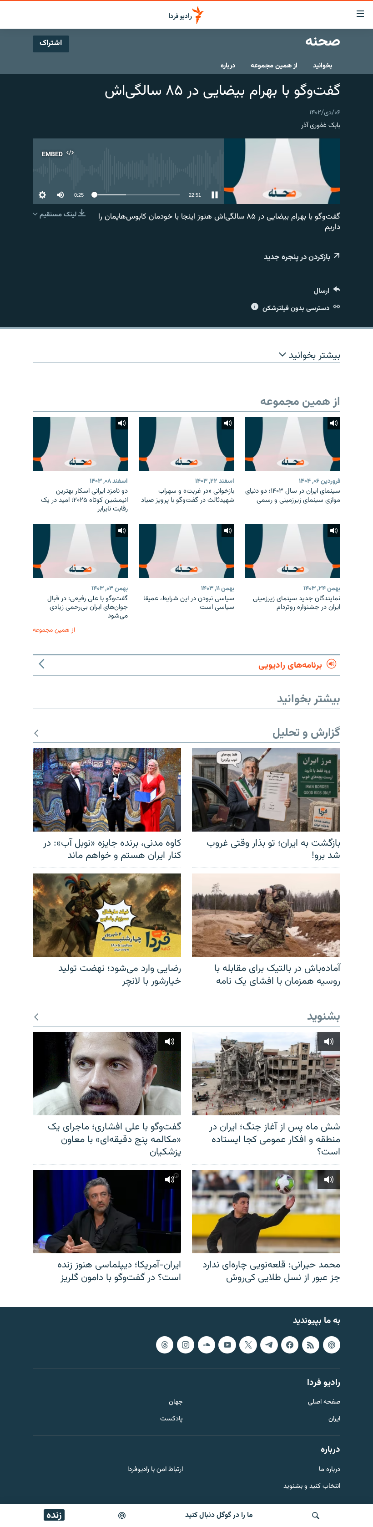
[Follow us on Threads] (164, 1344)
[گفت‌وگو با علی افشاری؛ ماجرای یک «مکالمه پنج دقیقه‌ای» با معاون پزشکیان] (107, 1073)
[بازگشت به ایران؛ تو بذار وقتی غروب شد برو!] (266, 790)
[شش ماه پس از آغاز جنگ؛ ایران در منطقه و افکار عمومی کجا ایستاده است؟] (266, 1073)
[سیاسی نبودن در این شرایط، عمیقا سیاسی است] (186, 551)
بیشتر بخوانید (313, 356)
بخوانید (323, 66)
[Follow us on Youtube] (227, 1344)
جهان (176, 1402)
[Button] (327, 293)
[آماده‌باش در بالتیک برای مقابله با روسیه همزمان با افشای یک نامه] (266, 915)
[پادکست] (122, 1515)
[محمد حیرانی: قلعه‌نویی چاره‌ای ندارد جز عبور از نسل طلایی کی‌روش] (266, 1211)
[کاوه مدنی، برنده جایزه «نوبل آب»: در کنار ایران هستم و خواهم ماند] (107, 790)
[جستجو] (315, 1515)
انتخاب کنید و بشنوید (311, 1486)
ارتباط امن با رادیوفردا (155, 1470)
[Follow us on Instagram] (185, 1344)
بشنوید (323, 1017)
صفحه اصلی (324, 1402)
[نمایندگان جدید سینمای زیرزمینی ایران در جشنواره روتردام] (292, 551)
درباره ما (329, 1470)
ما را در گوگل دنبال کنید (219, 1515)
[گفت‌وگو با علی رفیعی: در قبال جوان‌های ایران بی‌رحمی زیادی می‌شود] (80, 551)
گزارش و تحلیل (306, 733)
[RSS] (310, 1344)
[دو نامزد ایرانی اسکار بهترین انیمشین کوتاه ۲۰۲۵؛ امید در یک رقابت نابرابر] (80, 444)
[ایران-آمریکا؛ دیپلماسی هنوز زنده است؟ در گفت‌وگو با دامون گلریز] (107, 1211)
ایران (334, 1419)
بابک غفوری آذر (320, 125)
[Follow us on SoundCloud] (206, 1344)
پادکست (171, 1419)
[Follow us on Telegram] (268, 1344)
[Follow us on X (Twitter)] (248, 1344)
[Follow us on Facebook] (289, 1344)
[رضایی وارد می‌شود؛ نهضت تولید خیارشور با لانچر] (107, 915)
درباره (228, 66)
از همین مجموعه (274, 66)
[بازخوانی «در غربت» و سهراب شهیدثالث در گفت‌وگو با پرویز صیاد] (186, 444)
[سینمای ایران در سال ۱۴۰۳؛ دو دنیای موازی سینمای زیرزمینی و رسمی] (292, 444)
